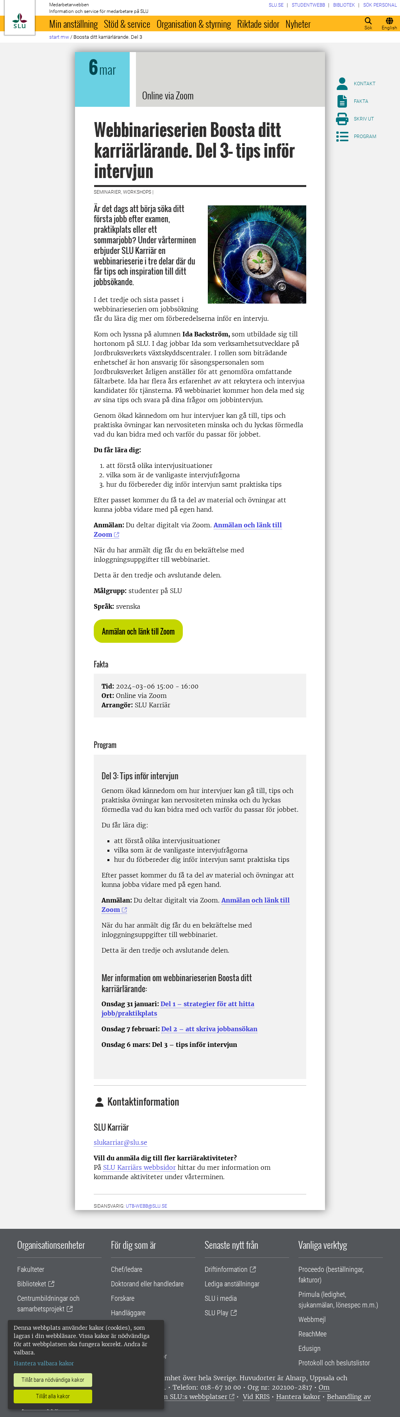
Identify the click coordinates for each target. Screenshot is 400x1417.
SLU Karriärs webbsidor (139, 1167)
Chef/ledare (126, 1269)
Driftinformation (226, 1269)
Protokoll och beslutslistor (334, 1363)
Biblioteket (31, 1284)
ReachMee (312, 1334)
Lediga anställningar (232, 1284)
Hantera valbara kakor (44, 1363)
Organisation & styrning (194, 23)
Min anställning (73, 23)
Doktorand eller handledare (147, 1284)
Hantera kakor (298, 1397)
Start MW (59, 37)
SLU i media (221, 1298)
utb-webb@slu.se (146, 1206)
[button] (138, 631)
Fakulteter (30, 1269)
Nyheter (298, 23)
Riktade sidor (258, 23)
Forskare (122, 1298)
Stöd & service (127, 23)
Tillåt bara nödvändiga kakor (52, 1379)
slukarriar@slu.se (120, 1142)
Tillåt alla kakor (53, 1396)
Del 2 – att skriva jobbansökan (209, 1029)
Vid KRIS (256, 1397)
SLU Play (217, 1313)
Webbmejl (312, 1319)
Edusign (309, 1348)
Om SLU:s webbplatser (192, 1397)
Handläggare (128, 1313)
